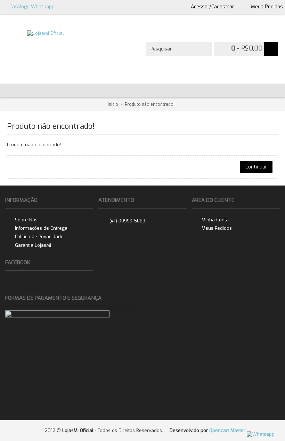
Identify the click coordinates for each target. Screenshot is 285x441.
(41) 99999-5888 (127, 221)
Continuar (256, 167)
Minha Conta (215, 219)
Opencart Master (227, 430)
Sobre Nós (26, 219)
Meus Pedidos (217, 228)
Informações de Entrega (41, 228)
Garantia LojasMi (33, 245)
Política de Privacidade (39, 236)
